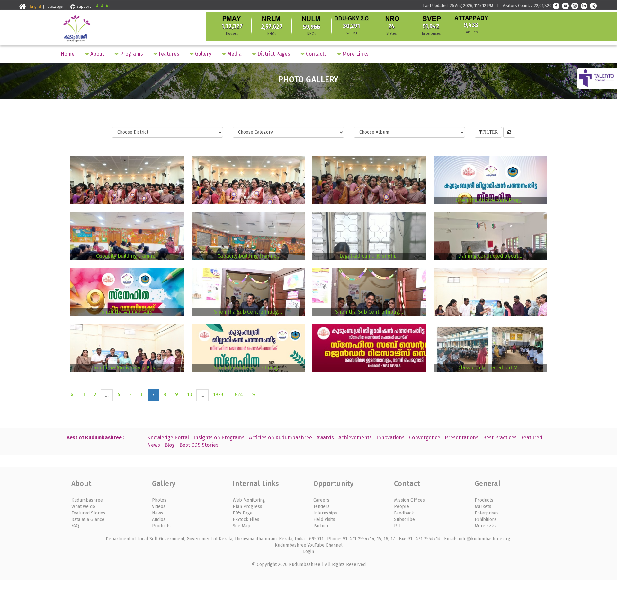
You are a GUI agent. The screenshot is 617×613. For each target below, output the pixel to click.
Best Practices (500, 438)
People (401, 506)
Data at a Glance (87, 519)
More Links (355, 54)
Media (234, 54)
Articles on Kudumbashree (280, 438)
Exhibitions (486, 519)
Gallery (202, 54)
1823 (218, 395)
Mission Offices (409, 500)
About (96, 54)
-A (96, 6)
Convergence (424, 438)
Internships (325, 513)
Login (308, 551)
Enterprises (487, 513)
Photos (159, 500)
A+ (108, 6)
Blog (170, 445)
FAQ (75, 526)
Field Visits (324, 519)
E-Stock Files (246, 519)
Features (168, 54)
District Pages (273, 54)
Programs (131, 54)
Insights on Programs (219, 438)
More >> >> (486, 526)
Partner (321, 526)
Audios (158, 519)
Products (161, 526)
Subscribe (404, 519)
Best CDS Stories (199, 445)
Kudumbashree (87, 500)
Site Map (241, 526)
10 (189, 395)
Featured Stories (88, 513)
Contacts (316, 54)
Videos (158, 506)
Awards (325, 438)
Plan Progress (247, 506)
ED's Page (243, 513)
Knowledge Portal (168, 438)
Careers (321, 500)
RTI (397, 526)
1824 (237, 395)
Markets (483, 506)
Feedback (404, 513)
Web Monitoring (249, 500)
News (157, 513)
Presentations (461, 438)
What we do (83, 506)
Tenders (321, 506)
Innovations (390, 438)
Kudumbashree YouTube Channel (309, 545)
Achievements (355, 438)
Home (68, 54)
